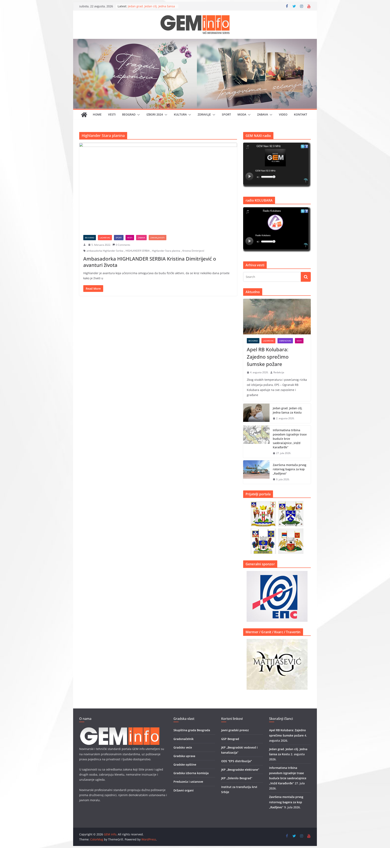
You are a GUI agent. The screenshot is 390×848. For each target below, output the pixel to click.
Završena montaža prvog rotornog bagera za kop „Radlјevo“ (289, 469)
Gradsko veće (182, 747)
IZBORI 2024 (154, 114)
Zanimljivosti (157, 237)
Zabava (262, 114)
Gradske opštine (184, 764)
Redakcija (278, 372)
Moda (241, 114)
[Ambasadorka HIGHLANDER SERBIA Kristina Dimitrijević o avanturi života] (158, 187)
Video (283, 114)
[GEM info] (195, 41)
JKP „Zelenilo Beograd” (236, 778)
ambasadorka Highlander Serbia (105, 250)
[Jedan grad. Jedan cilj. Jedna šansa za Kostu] (256, 413)
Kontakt (300, 114)
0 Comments (123, 245)
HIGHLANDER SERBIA (138, 250)
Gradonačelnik (183, 739)
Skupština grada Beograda (191, 730)
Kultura (180, 114)
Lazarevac (105, 237)
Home (97, 114)
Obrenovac (285, 340)
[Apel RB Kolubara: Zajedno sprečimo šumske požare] (277, 316)
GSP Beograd (230, 739)
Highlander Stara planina (166, 250)
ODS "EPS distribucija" (236, 761)
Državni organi (183, 790)
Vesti (112, 114)
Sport (226, 114)
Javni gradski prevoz (235, 730)
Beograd (128, 114)
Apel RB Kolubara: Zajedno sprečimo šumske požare (268, 356)
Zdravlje (204, 114)
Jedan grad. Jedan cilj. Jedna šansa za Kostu (287, 410)
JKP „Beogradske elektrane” (240, 770)
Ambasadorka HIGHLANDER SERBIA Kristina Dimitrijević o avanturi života (149, 261)
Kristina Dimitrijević (193, 250)
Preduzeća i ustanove (188, 782)
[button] (137, 115)
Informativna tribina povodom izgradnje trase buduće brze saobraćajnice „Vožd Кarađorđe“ (290, 438)
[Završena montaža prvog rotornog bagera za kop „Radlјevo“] (256, 472)
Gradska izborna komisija (191, 773)
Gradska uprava (184, 756)
